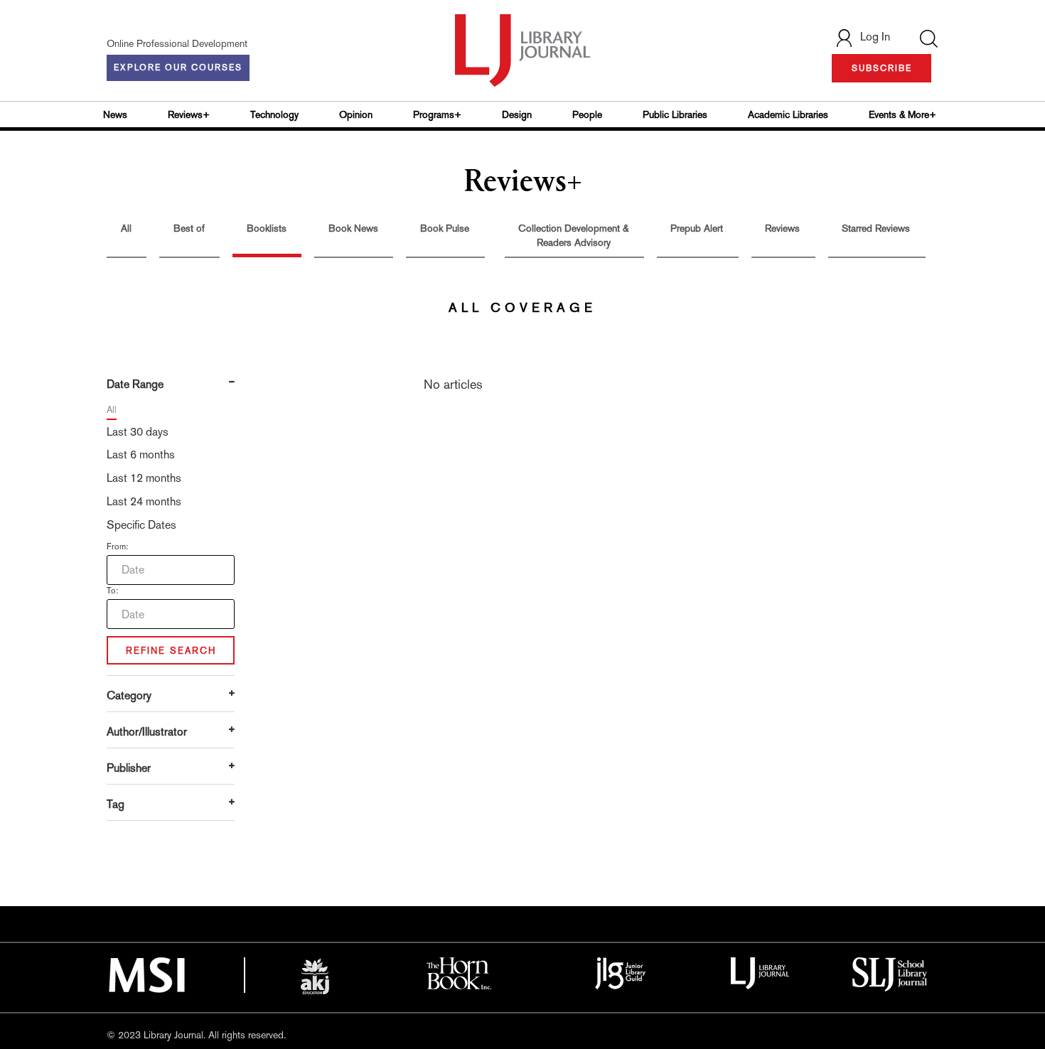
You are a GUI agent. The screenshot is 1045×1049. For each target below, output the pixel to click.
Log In (875, 36)
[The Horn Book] (459, 972)
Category (129, 695)
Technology (274, 114)
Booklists (266, 228)
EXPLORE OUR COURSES (178, 67)
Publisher (129, 768)
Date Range (135, 384)
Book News (353, 228)
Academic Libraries (788, 114)
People (587, 114)
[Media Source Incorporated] (146, 973)
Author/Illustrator (147, 731)
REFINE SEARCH (171, 650)
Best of (189, 228)
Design (517, 114)
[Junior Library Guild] (620, 972)
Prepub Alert (696, 228)
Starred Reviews (876, 228)
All (126, 228)
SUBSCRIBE (882, 68)
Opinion (356, 114)
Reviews (782, 228)
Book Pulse (444, 228)
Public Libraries (675, 114)
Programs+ (437, 114)
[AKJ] (315, 976)
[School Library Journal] (890, 973)
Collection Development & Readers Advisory (573, 235)
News (115, 114)
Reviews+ (189, 114)
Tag (115, 804)
